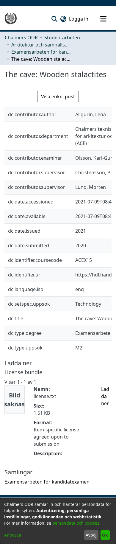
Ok (105, 535)
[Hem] (10, 19)
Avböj (91, 535)
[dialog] (58, 521)
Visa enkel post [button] (58, 96)
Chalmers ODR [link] (21, 37)
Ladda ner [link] (105, 396)
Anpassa (12, 535)
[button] (54, 18)
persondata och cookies (75, 523)
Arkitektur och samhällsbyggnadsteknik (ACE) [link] (41, 44)
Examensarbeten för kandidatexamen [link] (41, 52)
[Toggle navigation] (103, 18)
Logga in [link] (79, 18)
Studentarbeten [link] (62, 37)
